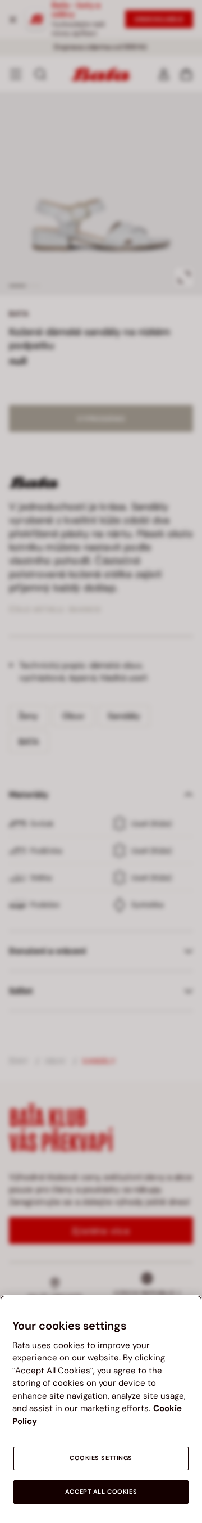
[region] (101, 1409)
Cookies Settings (101, 1458)
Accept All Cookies (101, 1492)
